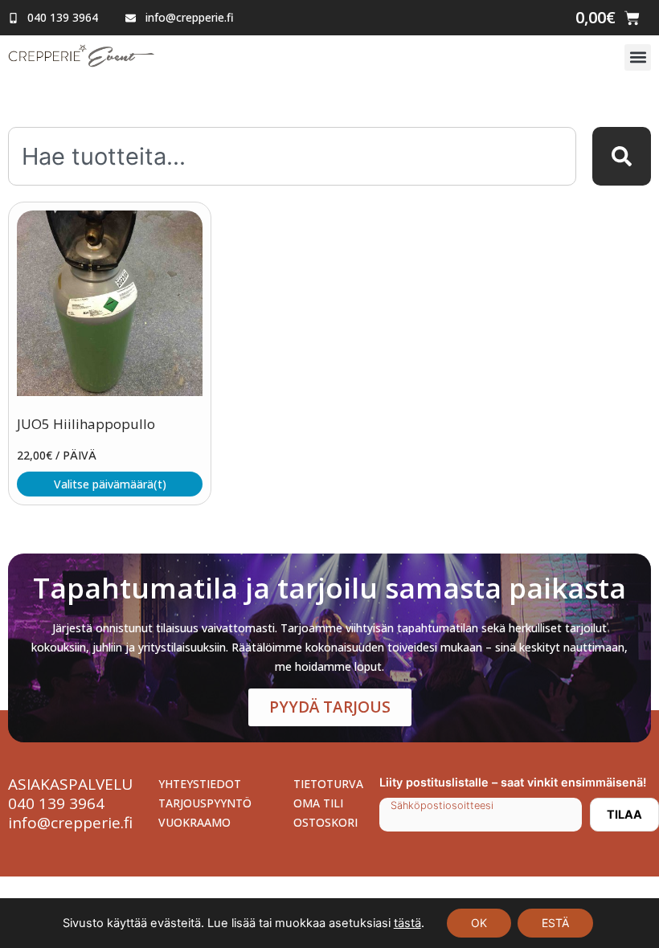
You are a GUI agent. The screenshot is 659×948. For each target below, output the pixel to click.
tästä (407, 923)
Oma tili (318, 803)
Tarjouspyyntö (205, 803)
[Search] (621, 156)
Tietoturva (328, 783)
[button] (637, 57)
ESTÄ (555, 923)
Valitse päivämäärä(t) (110, 484)
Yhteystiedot (199, 783)
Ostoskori (325, 822)
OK (479, 923)
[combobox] (292, 156)
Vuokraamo (194, 822)
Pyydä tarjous (330, 707)
